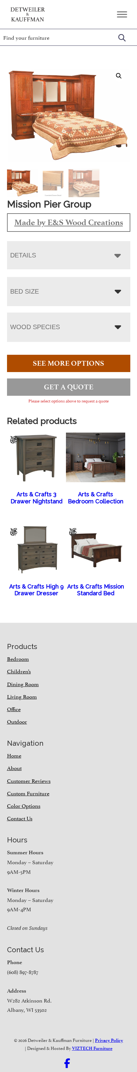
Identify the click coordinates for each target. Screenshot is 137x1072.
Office (14, 708)
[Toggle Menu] (122, 14)
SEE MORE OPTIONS (68, 363)
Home (14, 755)
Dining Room (23, 683)
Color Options (23, 805)
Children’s (19, 671)
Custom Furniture (28, 793)
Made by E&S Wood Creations (68, 222)
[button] (119, 76)
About (14, 767)
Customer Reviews (29, 780)
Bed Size (24, 291)
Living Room (22, 696)
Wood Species (35, 326)
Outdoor (17, 721)
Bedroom (18, 658)
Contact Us (19, 818)
